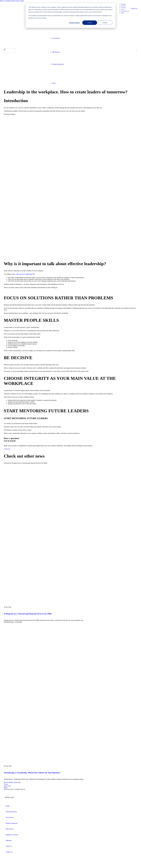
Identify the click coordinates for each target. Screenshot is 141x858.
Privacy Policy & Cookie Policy (13, 791)
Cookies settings (74, 22)
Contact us (134, 8)
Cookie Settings (42, 791)
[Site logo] (9, 52)
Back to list (7, 786)
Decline (105, 22)
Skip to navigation (5, 1)
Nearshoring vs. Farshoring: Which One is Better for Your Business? (32, 773)
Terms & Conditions (30, 791)
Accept (89, 22)
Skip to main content (17, 1)
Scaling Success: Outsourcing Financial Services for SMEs (28, 614)
